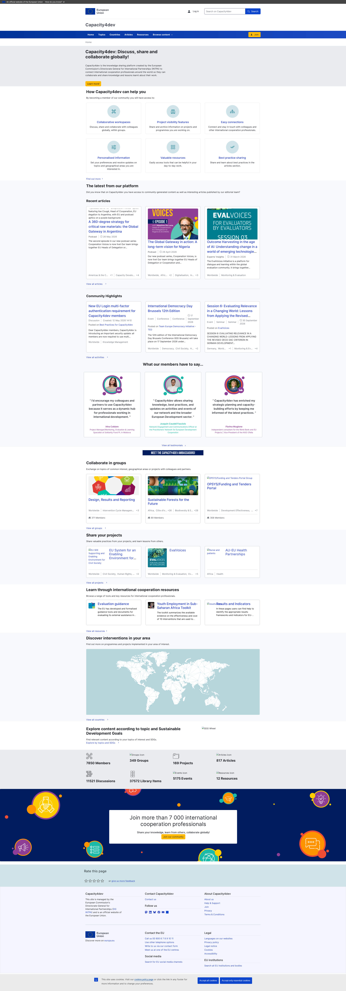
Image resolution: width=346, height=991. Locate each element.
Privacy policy (211, 942)
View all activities (95, 357)
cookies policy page (143, 979)
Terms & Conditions (214, 914)
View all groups (94, 528)
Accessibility (210, 953)
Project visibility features (173, 122)
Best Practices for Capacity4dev (116, 324)
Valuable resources (173, 157)
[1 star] (86, 881)
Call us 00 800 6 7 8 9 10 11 (159, 938)
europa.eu (109, 940)
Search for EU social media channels (163, 961)
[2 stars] (88, 881)
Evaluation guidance (113, 604)
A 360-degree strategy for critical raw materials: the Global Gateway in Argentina (113, 226)
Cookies (208, 949)
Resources (143, 34)
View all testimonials (172, 445)
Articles (128, 34)
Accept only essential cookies (236, 980)
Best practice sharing (232, 157)
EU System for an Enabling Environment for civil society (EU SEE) (122, 558)
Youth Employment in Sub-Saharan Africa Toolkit (177, 606)
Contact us (150, 899)
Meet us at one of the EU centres (162, 949)
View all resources (96, 631)
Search (254, 11)
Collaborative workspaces (113, 122)
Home (91, 34)
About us (209, 899)
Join (256, 34)
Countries (115, 34)
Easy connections (232, 122)
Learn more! (93, 83)
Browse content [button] (161, 34)
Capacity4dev (100, 24)
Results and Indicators (233, 604)
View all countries (95, 719)
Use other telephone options (159, 942)
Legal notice (210, 946)
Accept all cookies (208, 980)
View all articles (94, 284)
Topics (101, 34)
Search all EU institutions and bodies (223, 965)
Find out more (93, 178)
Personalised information (114, 157)
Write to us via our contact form (161, 946)
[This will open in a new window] (97, 11)
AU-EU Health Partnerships (236, 552)
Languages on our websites (218, 938)
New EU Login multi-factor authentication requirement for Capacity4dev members (112, 311)
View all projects (95, 582)
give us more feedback (123, 881)
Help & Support (212, 903)
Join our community (173, 836)
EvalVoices (223, 328)
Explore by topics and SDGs (101, 742)
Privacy (208, 910)
